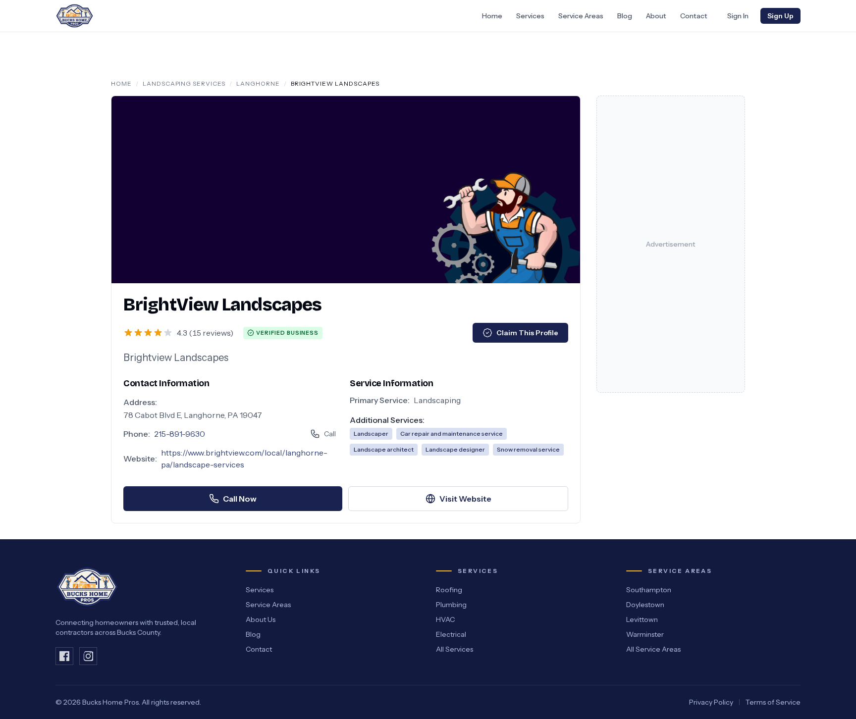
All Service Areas (653, 649)
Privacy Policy (711, 702)
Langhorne (258, 83)
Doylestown (645, 604)
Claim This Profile (527, 332)
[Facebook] (64, 656)
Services (530, 15)
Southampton (648, 589)
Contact (693, 15)
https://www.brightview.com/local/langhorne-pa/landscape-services (244, 458)
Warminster (645, 634)
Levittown (642, 619)
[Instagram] (88, 656)
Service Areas (580, 15)
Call (330, 433)
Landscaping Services (184, 83)
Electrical (451, 634)
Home (492, 15)
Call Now (240, 499)
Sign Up (780, 15)
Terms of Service (773, 702)
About (656, 15)
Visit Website (465, 499)
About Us (260, 619)
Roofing (449, 589)
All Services (454, 649)
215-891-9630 (179, 434)
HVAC (445, 619)
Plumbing (451, 604)
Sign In (738, 15)
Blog (624, 15)
